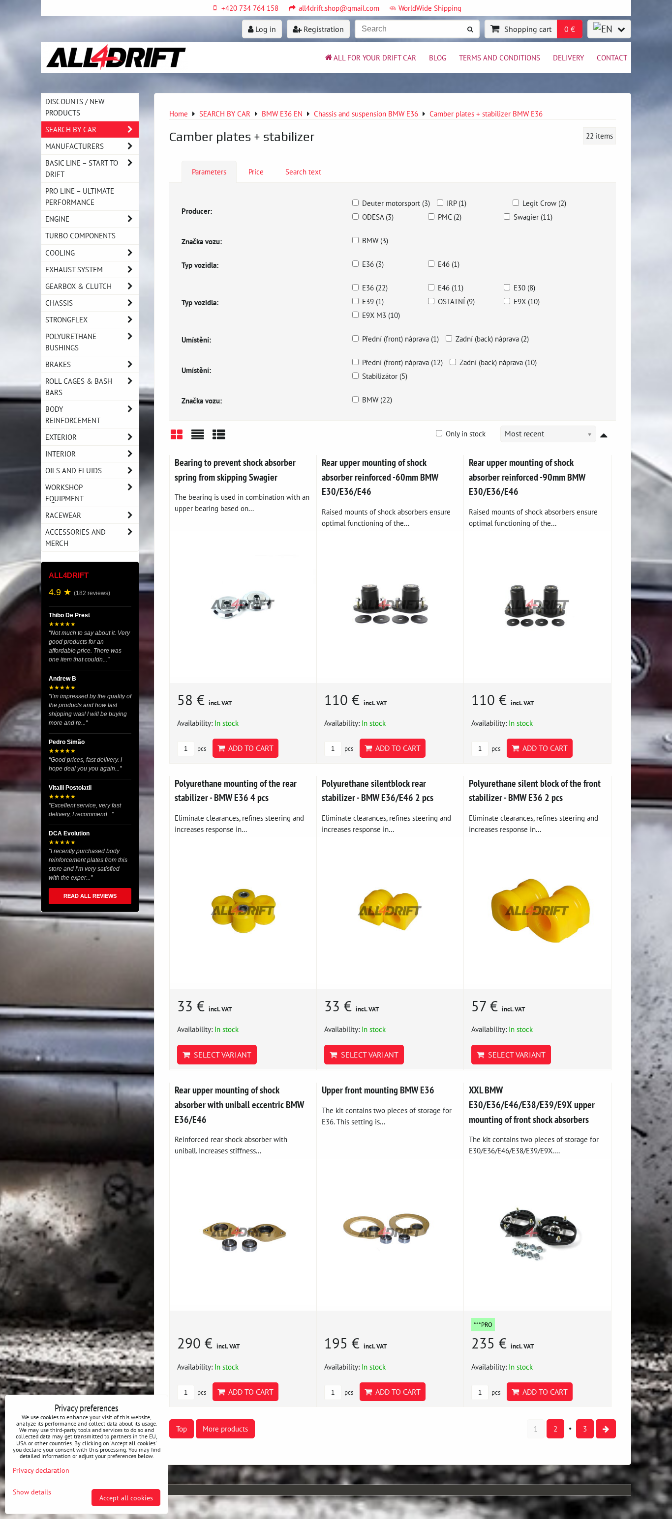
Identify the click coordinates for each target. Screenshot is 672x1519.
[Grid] (176, 438)
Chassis (59, 303)
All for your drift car (375, 57)
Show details (32, 1492)
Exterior (61, 437)
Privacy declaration (41, 1470)
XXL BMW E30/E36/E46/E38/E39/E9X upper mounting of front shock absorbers (532, 1104)
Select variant (220, 1055)
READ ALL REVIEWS (90, 896)
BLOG (437, 57)
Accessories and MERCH (75, 537)
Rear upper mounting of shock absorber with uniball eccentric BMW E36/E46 (239, 1104)
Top (181, 1428)
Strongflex (66, 319)
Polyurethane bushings (70, 341)
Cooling (60, 253)
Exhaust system (74, 269)
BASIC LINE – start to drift (81, 168)
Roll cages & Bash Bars (78, 386)
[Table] (219, 438)
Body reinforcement (72, 414)
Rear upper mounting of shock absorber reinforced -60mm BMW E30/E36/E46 (380, 476)
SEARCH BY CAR (70, 129)
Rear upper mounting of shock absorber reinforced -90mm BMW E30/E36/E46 (527, 476)
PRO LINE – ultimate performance (79, 196)
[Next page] (606, 1428)
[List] (197, 438)
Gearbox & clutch (78, 286)
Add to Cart (249, 748)
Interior (60, 454)
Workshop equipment (64, 492)
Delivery (568, 57)
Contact (612, 57)
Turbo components (80, 235)
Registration (323, 29)
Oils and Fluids (73, 470)
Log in (264, 29)
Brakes (58, 364)
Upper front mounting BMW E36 (378, 1090)
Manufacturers (74, 146)
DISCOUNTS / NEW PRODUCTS (74, 106)
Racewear (63, 515)
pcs (201, 749)
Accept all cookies (126, 1497)
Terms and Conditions (499, 57)
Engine (57, 219)
